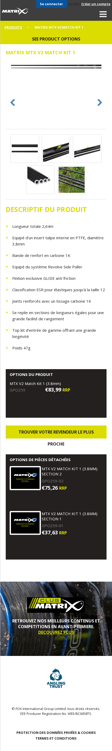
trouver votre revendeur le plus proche (56, 433)
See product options (56, 39)
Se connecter (51, 4)
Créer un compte (95, 4)
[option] (56, 67)
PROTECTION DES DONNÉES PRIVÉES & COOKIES (56, 732)
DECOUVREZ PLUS (56, 632)
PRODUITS (13, 27)
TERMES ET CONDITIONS (56, 738)
